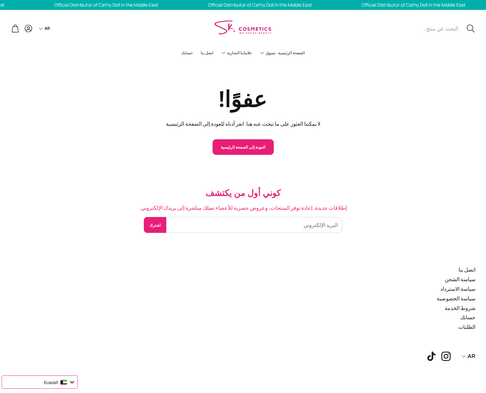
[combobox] (40, 382)
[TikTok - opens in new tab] (431, 356)
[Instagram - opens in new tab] (446, 356)
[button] (430, 28)
